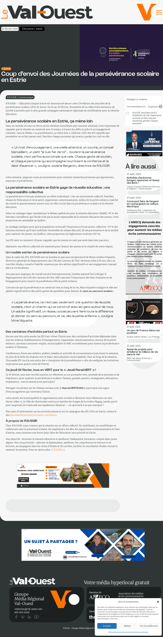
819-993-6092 (22, 612)
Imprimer (153, 106)
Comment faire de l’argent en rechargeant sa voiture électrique (143, 204)
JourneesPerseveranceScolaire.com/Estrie (33, 415)
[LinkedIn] (141, 99)
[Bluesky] (133, 99)
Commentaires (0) (136, 107)
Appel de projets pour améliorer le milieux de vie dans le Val (142, 352)
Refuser (127, 626)
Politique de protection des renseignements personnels (128, 632)
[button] (158, 602)
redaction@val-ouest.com (28, 609)
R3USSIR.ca (58, 449)
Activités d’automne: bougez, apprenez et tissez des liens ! (143, 180)
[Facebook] (156, 99)
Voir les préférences (149, 626)
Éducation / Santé (32, 28)
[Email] (149, 99)
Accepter (107, 626)
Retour (7, 68)
